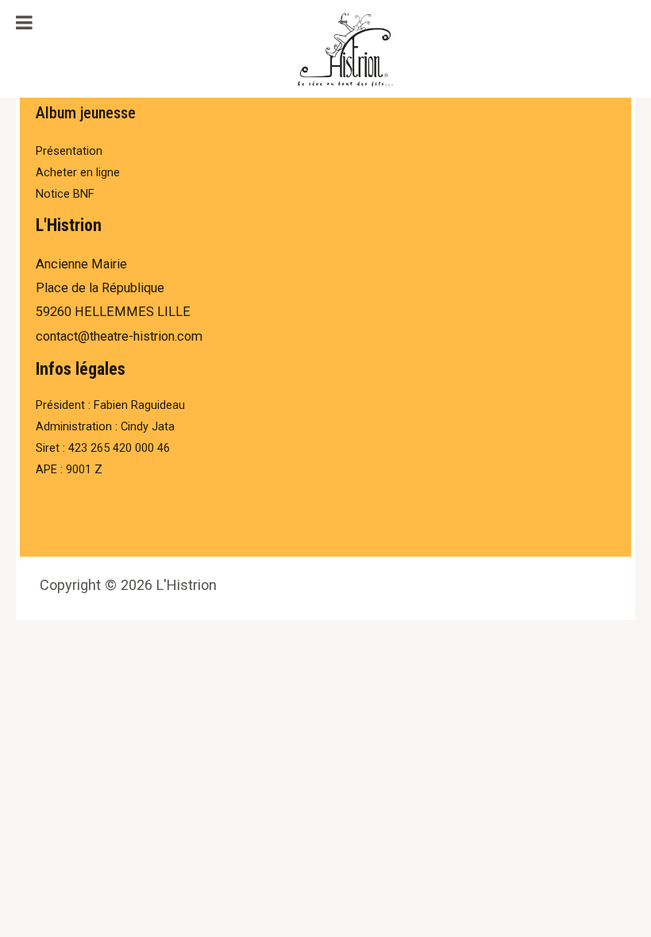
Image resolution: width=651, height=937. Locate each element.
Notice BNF (65, 194)
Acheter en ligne (78, 172)
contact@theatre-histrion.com (119, 336)
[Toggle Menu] (24, 22)
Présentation (69, 151)
